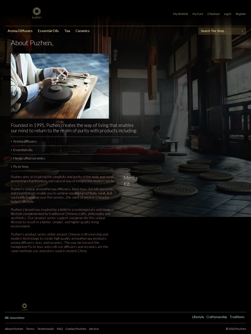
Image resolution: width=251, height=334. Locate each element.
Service (94, 329)
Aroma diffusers (25, 141)
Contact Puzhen (75, 329)
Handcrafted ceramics (29, 158)
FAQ (60, 329)
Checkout (213, 14)
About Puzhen (14, 329)
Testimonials (45, 329)
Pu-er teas (21, 166)
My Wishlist (180, 14)
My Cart (197, 14)
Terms (30, 329)
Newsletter (17, 318)
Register (241, 14)
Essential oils (23, 150)
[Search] (242, 31)
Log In (227, 14)
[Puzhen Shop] (40, 13)
